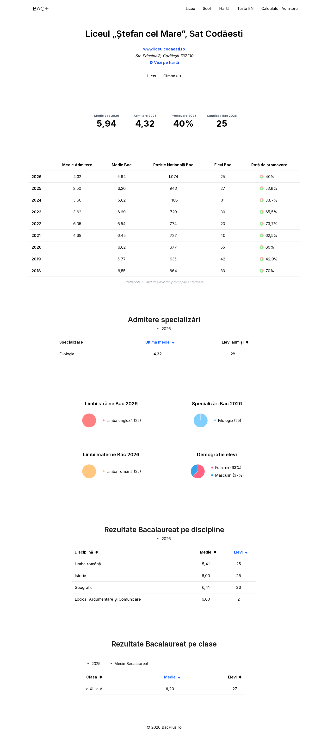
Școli (207, 8)
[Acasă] (41, 8)
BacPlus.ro (172, 727)
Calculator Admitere (279, 8)
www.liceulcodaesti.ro (164, 49)
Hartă (224, 8)
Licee (190, 8)
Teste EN (245, 8)
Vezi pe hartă (166, 62)
